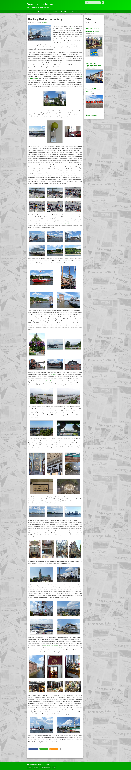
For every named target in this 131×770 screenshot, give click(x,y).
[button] (33, 749)
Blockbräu (53, 374)
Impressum (36, 767)
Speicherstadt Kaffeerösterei (50, 645)
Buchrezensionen (42, 11)
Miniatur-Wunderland (56, 647)
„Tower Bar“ (48, 380)
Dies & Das (64, 11)
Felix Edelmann (45, 764)
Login (54, 767)
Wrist (72, 28)
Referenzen (74, 11)
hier (62, 40)
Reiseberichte (54, 11)
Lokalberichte (31, 11)
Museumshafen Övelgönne (67, 222)
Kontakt (29, 767)
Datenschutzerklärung (45, 767)
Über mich (83, 11)
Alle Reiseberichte (92, 115)
